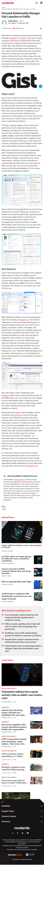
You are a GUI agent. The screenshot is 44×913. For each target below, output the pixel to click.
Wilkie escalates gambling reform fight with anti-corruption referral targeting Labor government (22, 626)
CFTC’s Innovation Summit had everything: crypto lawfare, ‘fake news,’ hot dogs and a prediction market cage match (14, 744)
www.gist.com (32, 466)
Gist (11, 38)
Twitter (18, 412)
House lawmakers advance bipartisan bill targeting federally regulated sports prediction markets (21, 617)
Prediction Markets (9, 688)
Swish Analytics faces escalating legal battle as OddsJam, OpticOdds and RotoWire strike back (23, 648)
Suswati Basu (6, 702)
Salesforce (24, 320)
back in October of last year (24, 38)
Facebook (18, 415)
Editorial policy (19, 479)
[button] (36, 3)
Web (4, 509)
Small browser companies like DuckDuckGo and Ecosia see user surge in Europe (17, 596)
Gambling (5, 707)
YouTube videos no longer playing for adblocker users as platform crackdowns (16, 558)
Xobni (37, 340)
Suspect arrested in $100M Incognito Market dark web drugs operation (16, 571)
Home (3, 7)
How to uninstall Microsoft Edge (16, 582)
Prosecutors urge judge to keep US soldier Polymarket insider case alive (14, 782)
